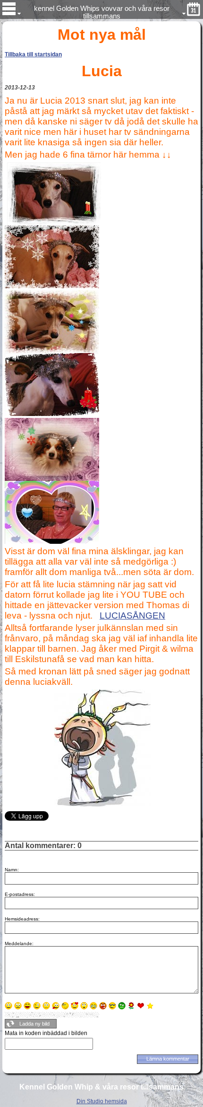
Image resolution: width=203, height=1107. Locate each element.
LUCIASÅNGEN (132, 615)
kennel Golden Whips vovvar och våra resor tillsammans (101, 12)
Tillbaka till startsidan (33, 54)
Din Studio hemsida (101, 1101)
